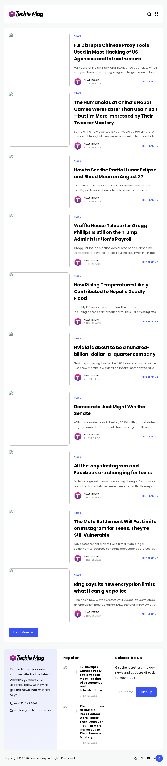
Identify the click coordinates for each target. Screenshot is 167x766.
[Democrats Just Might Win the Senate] (39, 418)
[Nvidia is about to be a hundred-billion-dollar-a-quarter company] (39, 359)
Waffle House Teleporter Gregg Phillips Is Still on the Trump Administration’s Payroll (110, 232)
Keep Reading (150, 81)
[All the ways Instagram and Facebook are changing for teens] (39, 477)
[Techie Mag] (26, 14)
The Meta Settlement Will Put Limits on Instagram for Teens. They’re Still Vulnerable (115, 528)
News (77, 36)
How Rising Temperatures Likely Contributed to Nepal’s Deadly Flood (111, 291)
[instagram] (148, 758)
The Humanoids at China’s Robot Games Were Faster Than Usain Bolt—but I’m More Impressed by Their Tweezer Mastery (92, 721)
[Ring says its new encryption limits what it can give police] (39, 595)
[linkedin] (154, 758)
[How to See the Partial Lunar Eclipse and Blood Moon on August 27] (39, 181)
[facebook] (135, 758)
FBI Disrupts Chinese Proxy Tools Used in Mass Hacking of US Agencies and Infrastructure (111, 52)
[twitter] (142, 758)
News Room (91, 80)
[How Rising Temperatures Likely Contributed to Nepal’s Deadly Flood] (39, 299)
